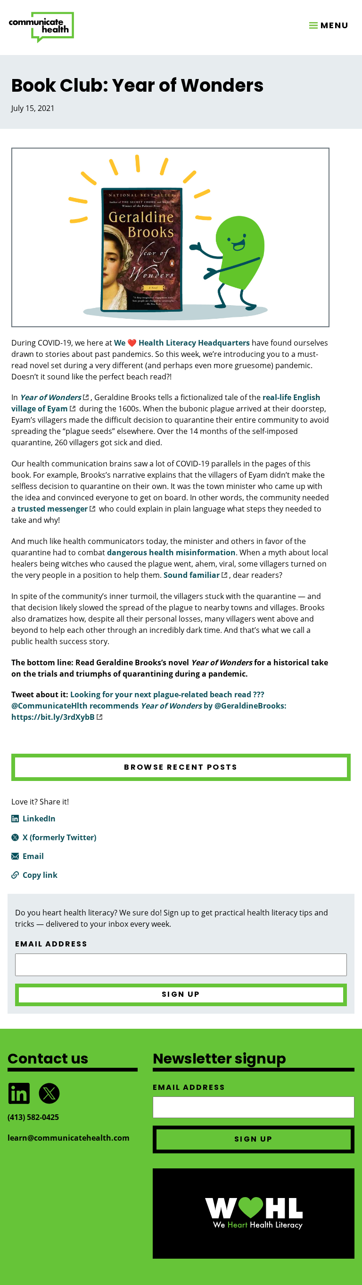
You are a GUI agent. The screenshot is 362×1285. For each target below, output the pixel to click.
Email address (51, 944)
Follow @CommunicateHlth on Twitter (49, 1093)
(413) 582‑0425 (33, 1117)
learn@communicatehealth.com (69, 1138)
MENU (335, 25)
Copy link (40, 875)
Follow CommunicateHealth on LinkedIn (19, 1093)
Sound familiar (192, 575)
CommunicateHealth (41, 27)
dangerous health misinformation (171, 552)
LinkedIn (39, 818)
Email (33, 856)
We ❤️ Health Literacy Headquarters (182, 343)
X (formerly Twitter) (59, 837)
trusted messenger (52, 509)
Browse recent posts (181, 767)
